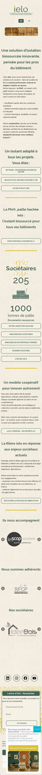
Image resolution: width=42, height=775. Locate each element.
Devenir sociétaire (21, 351)
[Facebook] (25, 678)
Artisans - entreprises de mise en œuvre (21, 171)
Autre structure (21, 188)
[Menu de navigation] (21, 21)
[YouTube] (34, 678)
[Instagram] (16, 678)
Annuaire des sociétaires (21, 334)
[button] (3, 539)
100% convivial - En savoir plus (21, 431)
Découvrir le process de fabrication (21, 501)
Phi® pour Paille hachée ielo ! (21, 241)
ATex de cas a (21, 359)
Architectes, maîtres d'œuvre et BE (21, 180)
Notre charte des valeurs (21, 326)
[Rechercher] (29, 21)
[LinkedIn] (8, 678)
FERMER (37, 729)
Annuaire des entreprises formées (21, 342)
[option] (21, 539)
